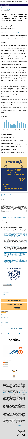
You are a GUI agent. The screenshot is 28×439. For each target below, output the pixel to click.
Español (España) (6, 292)
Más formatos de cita (6, 211)
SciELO (19, 328)
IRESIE (11, 328)
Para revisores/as (5, 322)
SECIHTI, (16, 328)
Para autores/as (4, 317)
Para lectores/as (4, 314)
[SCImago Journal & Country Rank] (14, 333)
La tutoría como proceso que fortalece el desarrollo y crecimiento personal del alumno (15, 242)
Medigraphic (12, 329)
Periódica (23, 328)
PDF (4, 194)
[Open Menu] (1, 5)
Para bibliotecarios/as (5, 319)
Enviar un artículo (7, 284)
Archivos (23, 7)
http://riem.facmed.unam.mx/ (8, 392)
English (4, 294)
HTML (9, 194)
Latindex (8, 328)
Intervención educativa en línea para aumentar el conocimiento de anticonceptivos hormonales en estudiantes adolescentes (15, 252)
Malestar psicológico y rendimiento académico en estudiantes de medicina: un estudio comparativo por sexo (15, 233)
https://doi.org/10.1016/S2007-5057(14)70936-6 (14, 32)
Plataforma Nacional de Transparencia (11, 423)
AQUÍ (19, 425)
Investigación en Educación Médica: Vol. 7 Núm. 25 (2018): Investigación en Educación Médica (15, 245)
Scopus (4, 328)
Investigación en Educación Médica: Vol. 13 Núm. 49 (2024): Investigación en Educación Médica (15, 235)
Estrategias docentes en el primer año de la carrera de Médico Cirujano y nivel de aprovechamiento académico (15, 259)
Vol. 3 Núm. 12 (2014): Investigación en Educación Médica (12, 9)
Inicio (2, 7)
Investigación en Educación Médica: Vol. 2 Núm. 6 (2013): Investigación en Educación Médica (15, 261)
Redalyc (16, 329)
